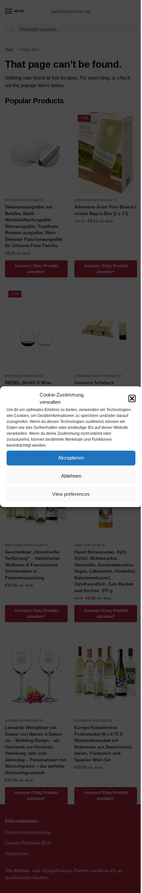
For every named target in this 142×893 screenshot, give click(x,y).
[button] (132, 398)
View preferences (71, 494)
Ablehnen (71, 476)
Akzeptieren (71, 458)
